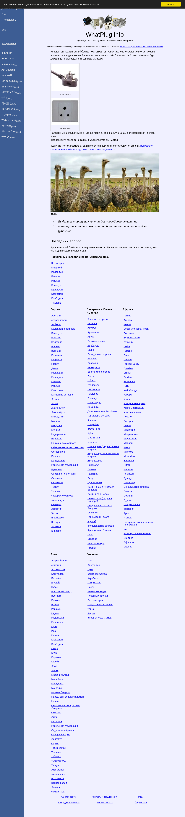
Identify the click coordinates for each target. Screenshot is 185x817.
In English (6, 53)
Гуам (90, 569)
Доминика (93, 407)
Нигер (127, 465)
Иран (54, 631)
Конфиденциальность (68, 802)
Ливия (127, 425)
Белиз (90, 350)
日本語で (8, 103)
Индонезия (57, 617)
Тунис (127, 513)
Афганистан (58, 569)
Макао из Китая (60, 674)
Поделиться (141, 802)
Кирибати (92, 578)
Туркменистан (59, 761)
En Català (6, 75)
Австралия (93, 565)
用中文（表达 (11, 92)
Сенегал (128, 491)
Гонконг (55, 600)
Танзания (129, 508)
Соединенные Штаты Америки (99, 507)
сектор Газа (57, 791)
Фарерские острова (62, 495)
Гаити (90, 376)
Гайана (91, 380)
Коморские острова (134, 403)
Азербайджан (59, 320)
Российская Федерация (64, 465)
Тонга (90, 609)
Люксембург (58, 412)
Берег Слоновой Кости (136, 328)
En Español (7, 58)
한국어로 (8, 125)
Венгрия (56, 350)
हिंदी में (6, 98)
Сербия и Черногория (63, 473)
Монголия (57, 688)
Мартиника (93, 437)
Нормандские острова (63, 443)
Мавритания (131, 434)
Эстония (56, 526)
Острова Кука (95, 600)
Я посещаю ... (9, 19)
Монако (55, 429)
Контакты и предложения (104, 797)
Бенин (127, 324)
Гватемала (93, 389)
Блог (4, 29)
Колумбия (93, 424)
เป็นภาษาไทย (11, 131)
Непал (55, 701)
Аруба (90, 336)
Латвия (55, 399)
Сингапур (56, 739)
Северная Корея (60, 734)
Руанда (128, 478)
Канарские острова (62, 394)
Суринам (92, 512)
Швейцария (57, 263)
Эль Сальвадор (96, 543)
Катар (54, 648)
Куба (90, 433)
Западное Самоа (97, 574)
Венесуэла (93, 367)
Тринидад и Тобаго (98, 517)
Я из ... (5, 14)
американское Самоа (99, 617)
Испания (56, 381)
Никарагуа (93, 465)
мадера (128, 546)
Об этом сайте (68, 797)
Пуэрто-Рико (94, 482)
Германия (56, 355)
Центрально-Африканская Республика (138, 523)
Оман (54, 717)
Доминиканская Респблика (102, 411)
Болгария (56, 342)
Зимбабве (129, 381)
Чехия (54, 513)
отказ (140, 797)
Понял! (170, 4)
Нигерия (128, 469)
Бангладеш (57, 574)
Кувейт (55, 661)
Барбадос (93, 345)
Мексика (92, 442)
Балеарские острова (63, 328)
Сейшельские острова (136, 487)
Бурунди (128, 342)
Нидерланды (58, 434)
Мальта (55, 421)
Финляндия (57, 500)
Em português (11, 81)
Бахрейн (56, 578)
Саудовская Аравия (62, 730)
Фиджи (91, 613)
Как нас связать (105, 802)
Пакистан (56, 721)
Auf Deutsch (8, 69)
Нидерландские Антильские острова (103, 455)
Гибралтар (57, 359)
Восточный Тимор (61, 591)
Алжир (127, 315)
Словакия (56, 478)
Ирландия (57, 289)
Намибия (129, 460)
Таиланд (56, 302)
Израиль (56, 609)
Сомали (128, 495)
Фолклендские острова (100, 525)
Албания (56, 324)
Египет (127, 372)
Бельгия (56, 276)
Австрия (56, 315)
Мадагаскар (130, 438)
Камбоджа (57, 298)
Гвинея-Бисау (131, 364)
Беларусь (56, 285)
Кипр (54, 653)
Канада (91, 420)
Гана (126, 355)
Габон (127, 346)
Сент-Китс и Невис (98, 494)
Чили (90, 534)
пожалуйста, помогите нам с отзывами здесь (141, 47)
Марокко (128, 451)
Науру (90, 587)
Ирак (54, 626)
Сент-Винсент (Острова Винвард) (100, 488)
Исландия (57, 272)
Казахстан (57, 294)
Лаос (54, 666)
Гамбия (128, 350)
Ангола (128, 320)
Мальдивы (57, 683)
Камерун (128, 394)
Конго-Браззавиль (134, 407)
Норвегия (56, 438)
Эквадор (92, 539)
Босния (55, 346)
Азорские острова (97, 319)
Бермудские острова (99, 354)
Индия (55, 613)
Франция (56, 504)
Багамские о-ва (96, 341)
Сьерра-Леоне (132, 504)
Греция (55, 364)
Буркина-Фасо (132, 337)
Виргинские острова (98, 371)
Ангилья (92, 323)
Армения (56, 565)
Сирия (55, 743)
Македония (57, 416)
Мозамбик (129, 456)
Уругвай (91, 521)
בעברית (8, 137)
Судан (127, 500)
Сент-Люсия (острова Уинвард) (99, 499)
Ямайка (91, 547)
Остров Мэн (58, 451)
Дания (54, 368)
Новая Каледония (97, 595)
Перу (90, 478)
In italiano (9, 64)
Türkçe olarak (11, 120)
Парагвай (92, 473)
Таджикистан (58, 747)
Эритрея (128, 538)
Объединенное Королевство (67, 447)
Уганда (128, 517)
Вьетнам (56, 595)
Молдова (56, 425)
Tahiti (90, 560)
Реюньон (129, 473)
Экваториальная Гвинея (137, 533)
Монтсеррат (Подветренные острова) (103, 448)
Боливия (92, 358)
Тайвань (56, 756)
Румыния (56, 469)
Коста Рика (93, 429)
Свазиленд (130, 482)
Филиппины (58, 774)
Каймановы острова (98, 415)
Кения (127, 399)
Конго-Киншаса (132, 412)
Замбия (128, 377)
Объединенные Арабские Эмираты (65, 707)
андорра (56, 530)
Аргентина (93, 332)
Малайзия (57, 679)
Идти (126, 386)
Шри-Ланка (57, 778)
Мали (127, 447)
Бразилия (92, 363)
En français (10, 86)
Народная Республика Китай (67, 696)
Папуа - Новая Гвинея (100, 604)
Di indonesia (10, 109)
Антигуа (91, 328)
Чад (126, 529)
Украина (56, 491)
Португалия (58, 460)
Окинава (56, 712)
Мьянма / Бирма (60, 692)
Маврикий (57, 267)
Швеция (55, 522)
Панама (91, 469)
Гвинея (128, 359)
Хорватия (56, 508)
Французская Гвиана (99, 530)
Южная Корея (59, 783)
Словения (57, 482)
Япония (55, 787)
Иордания (57, 622)
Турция (55, 487)
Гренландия (94, 402)
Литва (54, 403)
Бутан (54, 587)
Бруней (55, 582)
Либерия (128, 421)
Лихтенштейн (58, 407)
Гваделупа (93, 385)
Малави (128, 443)
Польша (55, 456)
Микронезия (94, 582)
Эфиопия (129, 542)
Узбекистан (57, 769)
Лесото (128, 416)
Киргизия (56, 657)
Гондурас (92, 393)
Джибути (128, 368)
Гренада (92, 398)
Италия (55, 280)
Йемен (55, 635)
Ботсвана (129, 333)
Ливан (54, 670)
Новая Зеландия (96, 591)
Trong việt (9, 114)
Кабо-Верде (130, 390)
